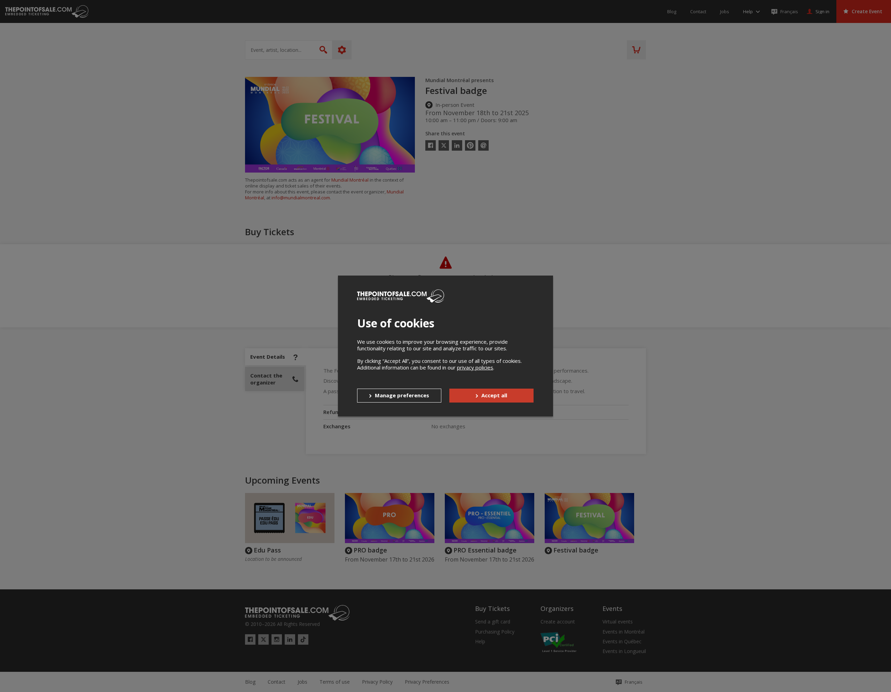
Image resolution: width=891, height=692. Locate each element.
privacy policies (475, 367)
